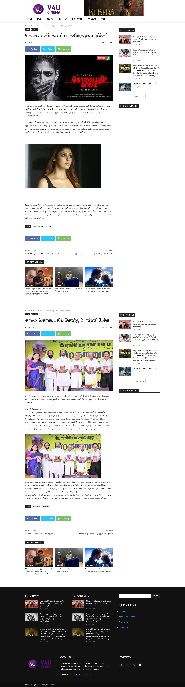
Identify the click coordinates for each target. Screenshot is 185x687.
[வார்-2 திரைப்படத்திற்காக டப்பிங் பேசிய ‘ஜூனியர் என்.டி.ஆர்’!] (69, 277)
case (34, 226)
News (38, 19)
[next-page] (30, 299)
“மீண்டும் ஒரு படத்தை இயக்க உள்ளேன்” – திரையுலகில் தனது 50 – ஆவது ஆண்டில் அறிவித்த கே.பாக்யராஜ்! (38, 291)
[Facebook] (121, 665)
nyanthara (42, 226)
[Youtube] (140, 665)
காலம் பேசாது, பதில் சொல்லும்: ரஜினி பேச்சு (42, 253)
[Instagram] (127, 665)
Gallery (63, 19)
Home (29, 19)
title (49, 226)
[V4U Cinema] (39, 664)
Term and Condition (127, 617)
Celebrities (29, 285)
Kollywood (40, 26)
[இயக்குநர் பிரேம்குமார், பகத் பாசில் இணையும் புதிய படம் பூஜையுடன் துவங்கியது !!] (125, 39)
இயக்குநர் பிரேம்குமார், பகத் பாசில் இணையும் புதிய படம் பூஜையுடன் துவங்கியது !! (145, 39)
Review (50, 19)
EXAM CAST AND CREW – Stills (145, 84)
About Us (122, 611)
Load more (138, 96)
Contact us (123, 627)
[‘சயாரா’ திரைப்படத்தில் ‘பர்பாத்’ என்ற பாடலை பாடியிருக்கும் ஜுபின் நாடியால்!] (99, 277)
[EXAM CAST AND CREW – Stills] (125, 87)
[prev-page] (26, 299)
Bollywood (59, 285)
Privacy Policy (125, 622)
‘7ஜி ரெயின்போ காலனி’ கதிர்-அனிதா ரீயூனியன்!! (93, 253)
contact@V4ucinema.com (80, 674)
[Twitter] (133, 665)
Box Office (77, 19)
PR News (92, 19)
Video (104, 19)
